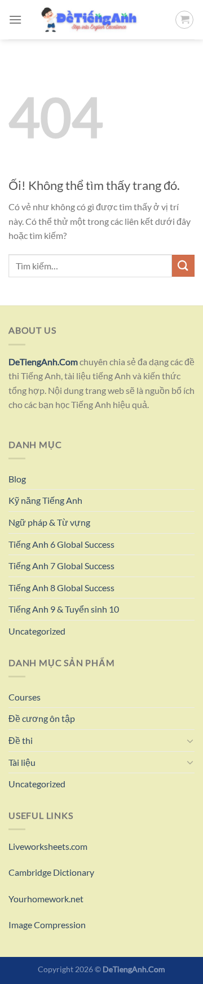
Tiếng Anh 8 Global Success (61, 587)
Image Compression (47, 924)
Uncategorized (36, 631)
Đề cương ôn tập (41, 718)
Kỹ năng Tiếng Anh (45, 500)
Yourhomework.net (45, 898)
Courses (24, 697)
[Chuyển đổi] (190, 740)
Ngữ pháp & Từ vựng (49, 522)
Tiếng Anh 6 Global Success (61, 544)
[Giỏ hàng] (184, 20)
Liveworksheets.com (47, 846)
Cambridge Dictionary (51, 872)
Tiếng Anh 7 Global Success (61, 565)
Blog (17, 478)
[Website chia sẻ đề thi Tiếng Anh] (98, 19)
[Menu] (15, 19)
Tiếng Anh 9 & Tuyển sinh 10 (63, 609)
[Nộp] (183, 266)
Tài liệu (22, 762)
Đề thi (20, 740)
